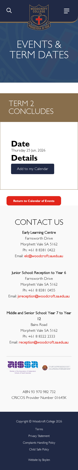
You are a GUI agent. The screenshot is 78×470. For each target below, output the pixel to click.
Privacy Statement (39, 436)
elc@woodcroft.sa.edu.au (43, 256)
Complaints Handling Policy (39, 442)
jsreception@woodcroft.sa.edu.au (44, 296)
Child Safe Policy (39, 449)
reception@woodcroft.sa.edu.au (43, 342)
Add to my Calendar (32, 169)
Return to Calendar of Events (33, 200)
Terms (39, 429)
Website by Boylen (39, 460)
